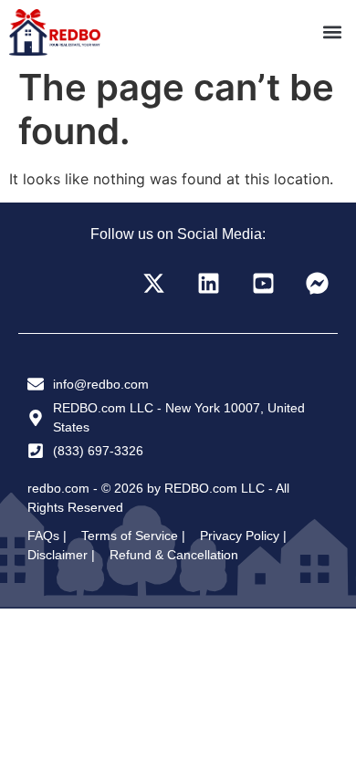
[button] (332, 32)
